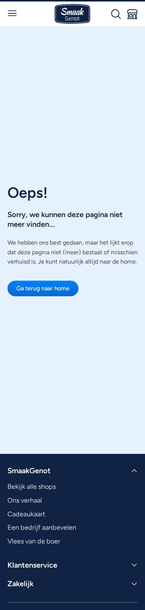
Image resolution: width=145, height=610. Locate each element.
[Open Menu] (12, 13)
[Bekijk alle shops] (132, 14)
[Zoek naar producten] (116, 14)
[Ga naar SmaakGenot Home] (72, 14)
